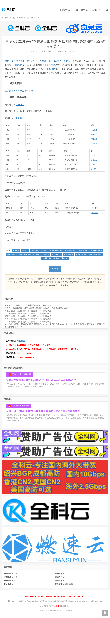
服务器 (19, 65)
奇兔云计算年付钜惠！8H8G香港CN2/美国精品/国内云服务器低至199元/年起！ (37, 308)
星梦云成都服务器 (95, 251)
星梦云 (67, 61)
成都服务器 (35, 251)
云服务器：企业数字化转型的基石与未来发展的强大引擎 (28, 305)
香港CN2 (50, 69)
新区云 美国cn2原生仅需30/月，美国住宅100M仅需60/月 (28, 311)
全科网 (10, 9)
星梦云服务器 (12, 254)
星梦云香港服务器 (95, 254)
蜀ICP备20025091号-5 (58, 610)
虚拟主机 (97, 10)
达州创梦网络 (48, 65)
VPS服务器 (64, 10)
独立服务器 (82, 10)
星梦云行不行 (56, 254)
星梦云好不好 (70, 251)
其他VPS (30, 18)
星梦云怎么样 (11, 61)
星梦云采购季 (68, 254)
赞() (56, 269)
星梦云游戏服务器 (42, 254)
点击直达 (94, 130)
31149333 (21, 341)
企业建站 (26, 73)
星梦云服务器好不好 (30, 61)
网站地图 (69, 610)
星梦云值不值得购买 (52, 61)
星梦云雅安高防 (81, 254)
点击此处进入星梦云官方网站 (19, 91)
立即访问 (20, 104)
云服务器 (17, 118)
